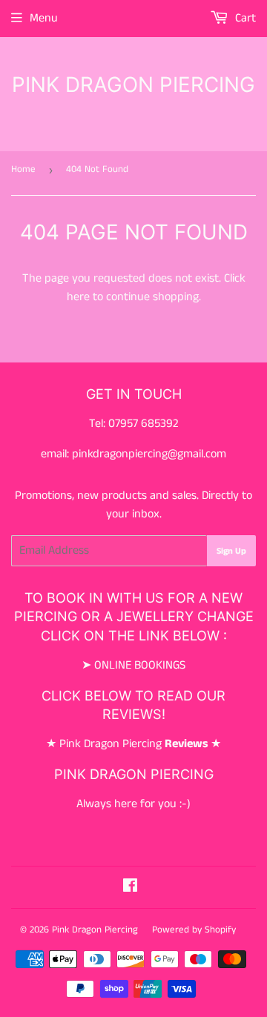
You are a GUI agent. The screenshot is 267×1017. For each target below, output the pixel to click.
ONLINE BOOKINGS (139, 665)
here (78, 296)
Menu (44, 18)
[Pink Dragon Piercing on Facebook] (130, 887)
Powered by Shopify (194, 930)
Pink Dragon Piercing (133, 84)
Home (23, 169)
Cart (244, 18)
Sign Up (231, 551)
